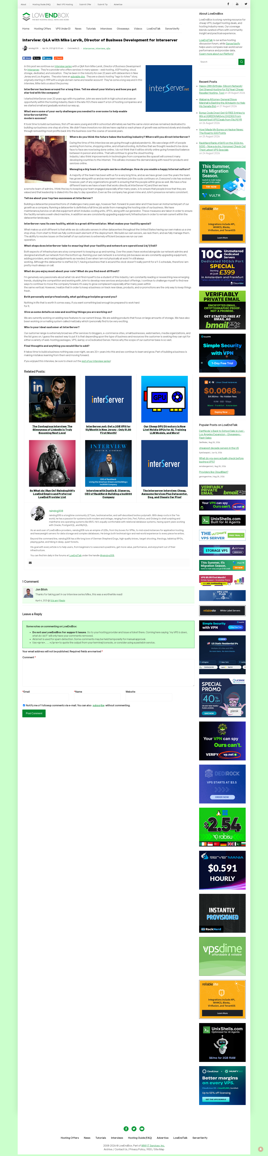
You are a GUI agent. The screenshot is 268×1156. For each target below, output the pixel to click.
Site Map (159, 1149)
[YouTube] (237, 4)
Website (130, 691)
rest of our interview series (96, 361)
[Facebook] (228, 4)
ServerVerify (172, 28)
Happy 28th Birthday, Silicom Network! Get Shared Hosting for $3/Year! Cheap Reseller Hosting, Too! (221, 89)
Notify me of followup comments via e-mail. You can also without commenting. (77, 705)
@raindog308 (107, 555)
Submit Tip (102, 4)
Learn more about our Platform (216, 53)
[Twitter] (246, 4)
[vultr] (222, 199)
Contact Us (121, 1149)
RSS (149, 1149)
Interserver (33, 69)
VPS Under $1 (63, 28)
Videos (138, 28)
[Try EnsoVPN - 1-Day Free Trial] (222, 371)
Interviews (106, 28)
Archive (108, 1149)
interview (100, 48)
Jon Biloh (41, 589)
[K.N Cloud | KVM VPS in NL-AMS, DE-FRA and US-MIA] (222, 414)
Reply (62, 600)
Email (26, 691)
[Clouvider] (222, 285)
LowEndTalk (154, 28)
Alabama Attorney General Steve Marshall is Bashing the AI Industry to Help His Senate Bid (222, 103)
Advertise (118, 4)
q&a (108, 48)
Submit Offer (85, 4)
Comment (29, 657)
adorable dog (78, 76)
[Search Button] (241, 62)
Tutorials (91, 28)
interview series (63, 66)
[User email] (30, 562)
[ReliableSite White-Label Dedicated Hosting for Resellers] (222, 242)
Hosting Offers (42, 28)
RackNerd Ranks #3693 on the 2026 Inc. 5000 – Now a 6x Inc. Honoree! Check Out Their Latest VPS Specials (222, 146)
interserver (89, 48)
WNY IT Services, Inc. (153, 1145)
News (78, 28)
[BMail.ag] (222, 328)
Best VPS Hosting (65, 4)
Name (78, 691)
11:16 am (54, 600)
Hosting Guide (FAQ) (42, 4)
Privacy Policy (137, 1149)
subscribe (98, 705)
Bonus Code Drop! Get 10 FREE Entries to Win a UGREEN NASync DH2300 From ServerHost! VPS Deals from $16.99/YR (222, 116)
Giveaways (123, 28)
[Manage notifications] (260, 1149)
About (23, 4)
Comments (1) (73, 48)
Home (25, 28)
